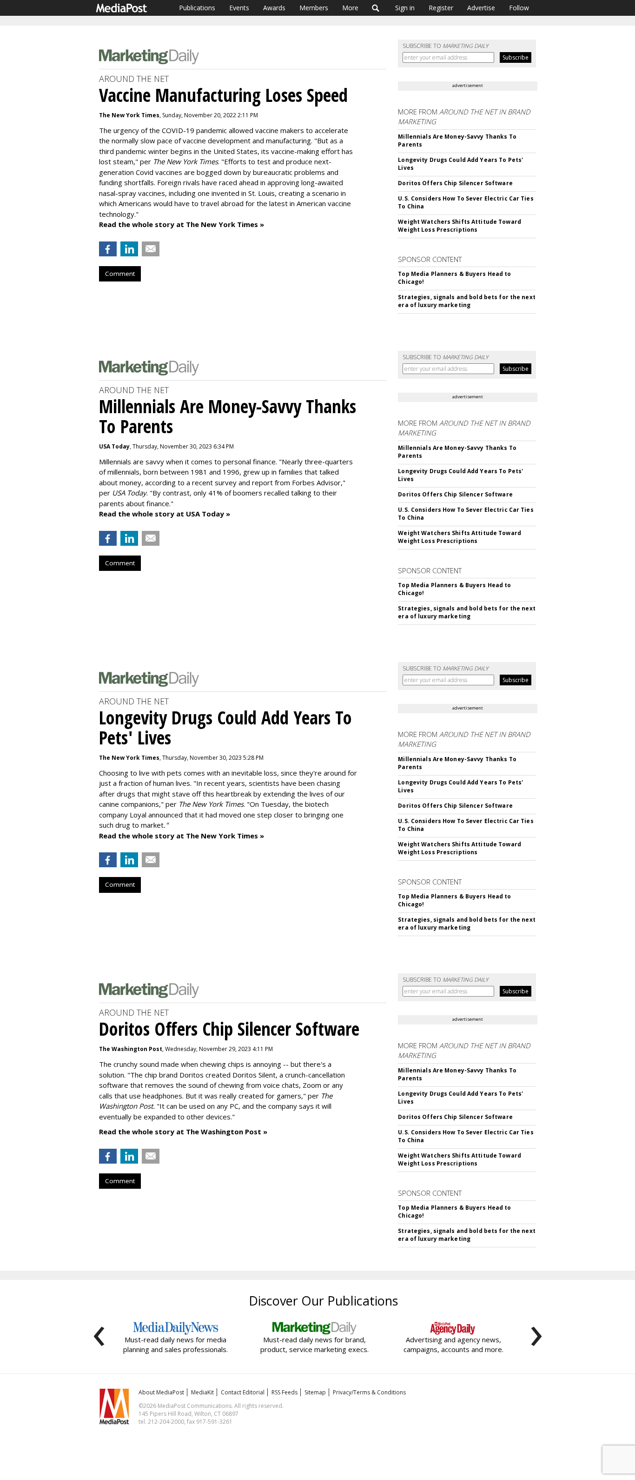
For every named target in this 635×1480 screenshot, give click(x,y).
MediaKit (202, 1392)
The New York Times (129, 115)
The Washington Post (130, 1049)
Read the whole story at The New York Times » (181, 224)
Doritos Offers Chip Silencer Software (455, 183)
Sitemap (315, 1392)
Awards (274, 7)
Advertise (481, 7)
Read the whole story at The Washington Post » (183, 1131)
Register (441, 7)
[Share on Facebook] (108, 248)
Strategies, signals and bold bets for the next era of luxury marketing (467, 301)
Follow (519, 7)
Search (375, 8)
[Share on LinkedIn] (129, 248)
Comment (120, 273)
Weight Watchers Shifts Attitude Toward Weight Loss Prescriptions (459, 226)
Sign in (405, 7)
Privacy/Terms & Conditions (369, 1392)
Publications (197, 7)
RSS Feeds (284, 1392)
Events (239, 7)
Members (313, 7)
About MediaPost (161, 1392)
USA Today (114, 446)
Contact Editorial (243, 1392)
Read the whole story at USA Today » (164, 513)
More (350, 7)
